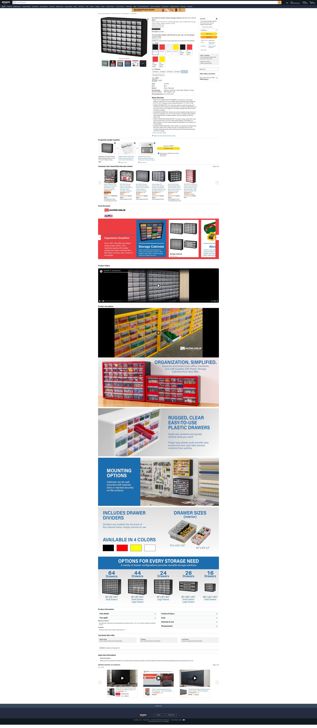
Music (103, 6)
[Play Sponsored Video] (122, 678)
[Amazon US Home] (143, 715)
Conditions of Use (138, 719)
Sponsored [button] (100, 667)
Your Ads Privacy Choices (176, 719)
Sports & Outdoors (155, 6)
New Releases (44, 6)
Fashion (92, 6)
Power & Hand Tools (116, 13)
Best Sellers (35, 6)
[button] (3, 6)
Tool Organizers (125, 13)
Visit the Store (173, 256)
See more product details (159, 132)
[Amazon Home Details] (114, 6)
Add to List (202, 69)
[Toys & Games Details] (124, 6)
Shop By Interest (174, 6)
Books (75, 6)
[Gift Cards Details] (84, 6)
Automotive (129, 6)
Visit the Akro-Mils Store (158, 25)
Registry (98, 6)
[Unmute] (217, 301)
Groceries (51, 6)
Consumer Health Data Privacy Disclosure (160, 719)
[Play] (99, 301)
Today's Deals (68, 6)
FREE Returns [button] (156, 39)
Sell (87, 6)
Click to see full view (124, 58)
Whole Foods (59, 6)
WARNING (102, 648)
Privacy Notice (146, 719)
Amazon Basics (27, 6)
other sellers (171, 40)
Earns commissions (116, 270)
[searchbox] (147, 2)
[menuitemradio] (215, 301)
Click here (136, 623)
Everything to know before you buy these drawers (117, 272)
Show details (163, 156)
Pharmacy (183, 6)
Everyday (189, 6)
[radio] (105, 63)
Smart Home (165, 6)
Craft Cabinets (133, 13)
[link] (127, 148)
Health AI (9, 6)
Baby (135, 6)
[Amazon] (6, 2)
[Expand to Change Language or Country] (163, 715)
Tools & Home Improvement (104, 13)
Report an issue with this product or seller (164, 135)
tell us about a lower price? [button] (116, 629)
